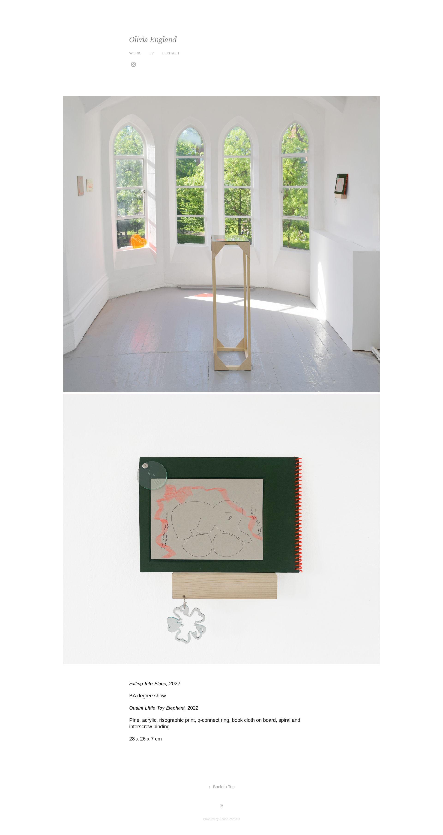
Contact (171, 53)
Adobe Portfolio (229, 819)
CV (151, 53)
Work (135, 53)
